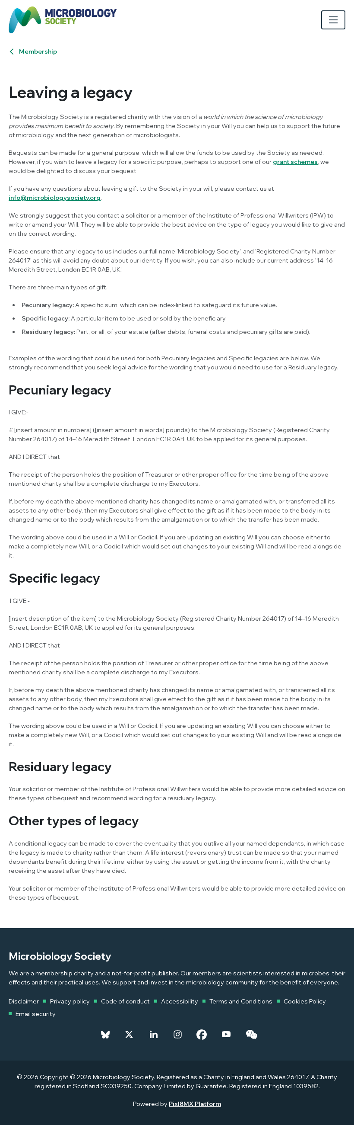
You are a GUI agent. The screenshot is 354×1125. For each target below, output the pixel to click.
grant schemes (295, 162)
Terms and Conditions (240, 1001)
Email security (36, 1014)
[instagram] (177, 1034)
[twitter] (129, 1034)
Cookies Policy (305, 1001)
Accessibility (179, 1001)
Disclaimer (24, 1001)
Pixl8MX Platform (195, 1104)
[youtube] (226, 1034)
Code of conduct (125, 1001)
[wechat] (251, 1034)
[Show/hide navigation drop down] (333, 19)
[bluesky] (105, 1034)
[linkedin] (154, 1034)
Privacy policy (70, 1001)
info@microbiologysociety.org (55, 198)
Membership (38, 51)
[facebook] (201, 1034)
